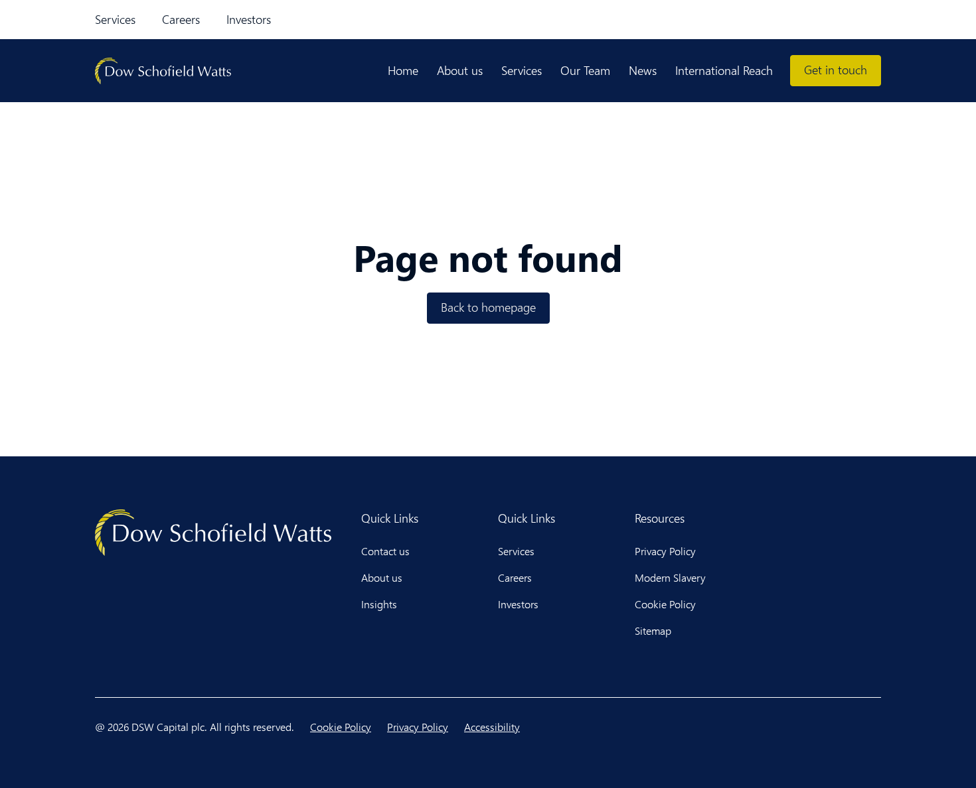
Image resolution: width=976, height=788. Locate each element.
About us (460, 70)
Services (115, 19)
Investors (248, 19)
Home (403, 70)
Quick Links (389, 518)
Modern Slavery (670, 577)
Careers (181, 19)
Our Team (585, 70)
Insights (379, 604)
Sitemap (653, 630)
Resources (660, 518)
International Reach (724, 70)
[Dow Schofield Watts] (163, 71)
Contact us (385, 551)
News (643, 70)
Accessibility (492, 727)
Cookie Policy (665, 604)
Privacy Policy (665, 551)
